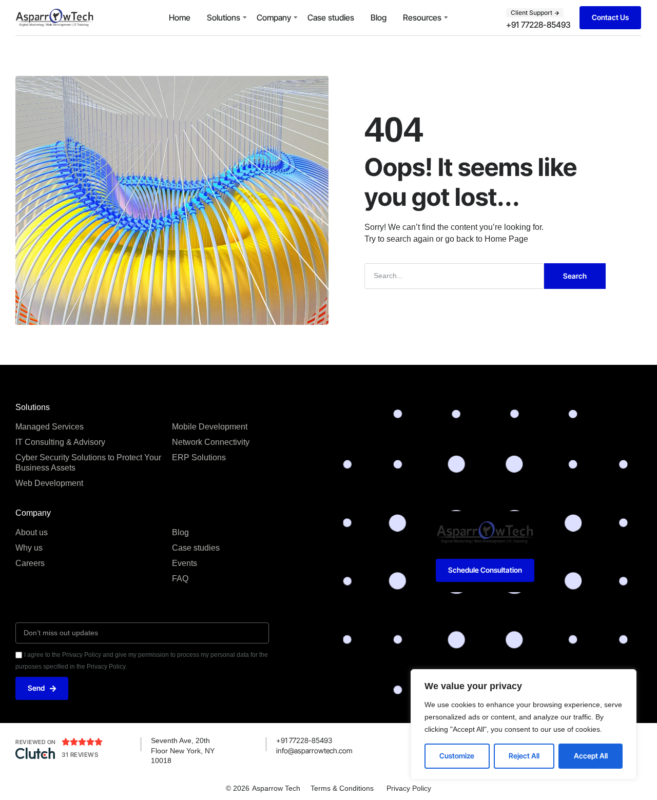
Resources (422, 17)
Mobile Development (209, 426)
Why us (29, 547)
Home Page (506, 239)
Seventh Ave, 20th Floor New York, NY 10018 (183, 750)
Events (184, 563)
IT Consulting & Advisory (60, 442)
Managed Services (49, 426)
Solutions (223, 17)
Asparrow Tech (276, 788)
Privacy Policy (409, 788)
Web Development (49, 483)
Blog (379, 17)
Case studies (330, 17)
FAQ (180, 578)
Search (575, 275)
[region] (523, 724)
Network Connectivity (210, 442)
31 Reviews (80, 754)
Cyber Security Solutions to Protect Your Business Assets (88, 462)
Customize (456, 755)
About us (31, 532)
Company (274, 17)
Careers (30, 563)
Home (179, 17)
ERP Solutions (199, 457)
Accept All (591, 755)
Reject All (524, 755)
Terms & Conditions (342, 788)
